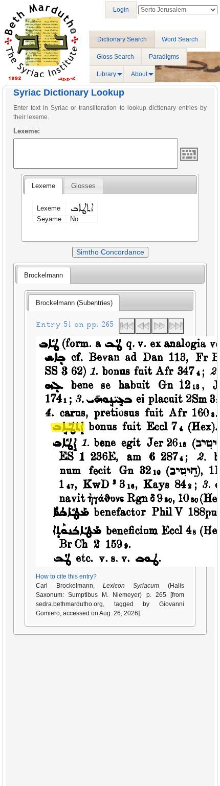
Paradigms (164, 56)
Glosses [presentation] (83, 186)
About (139, 74)
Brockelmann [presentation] (43, 275)
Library (106, 74)
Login (121, 9)
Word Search (180, 39)
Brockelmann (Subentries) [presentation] (74, 303)
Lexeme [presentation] (43, 186)
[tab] (43, 186)
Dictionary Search (122, 39)
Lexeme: (26, 131)
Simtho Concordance (110, 252)
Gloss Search (115, 56)
